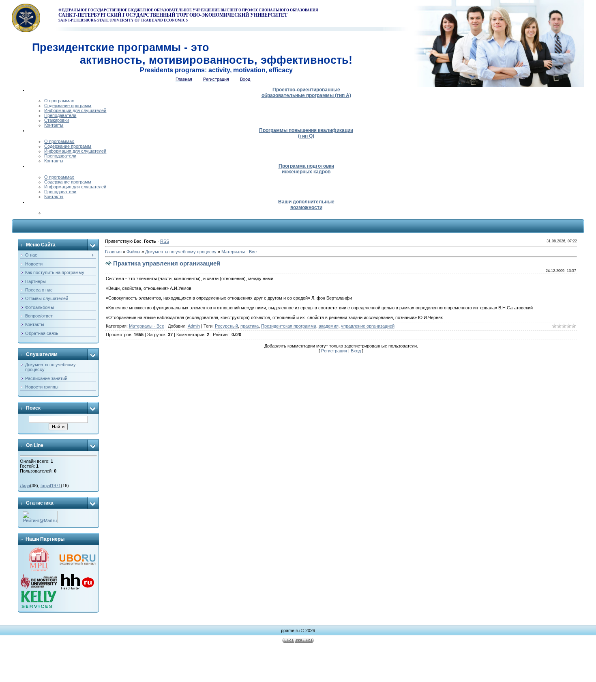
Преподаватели (60, 115)
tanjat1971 (51, 485)
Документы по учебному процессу (181, 251)
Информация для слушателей (75, 110)
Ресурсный (226, 326)
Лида (25, 485)
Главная (113, 251)
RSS (164, 241)
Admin (194, 326)
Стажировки (56, 120)
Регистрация (334, 350)
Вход (356, 350)
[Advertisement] (298, 663)
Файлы (133, 251)
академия (329, 326)
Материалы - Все (239, 251)
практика (249, 326)
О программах (59, 100)
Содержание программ (67, 105)
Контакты (53, 125)
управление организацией (367, 326)
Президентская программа (288, 326)
